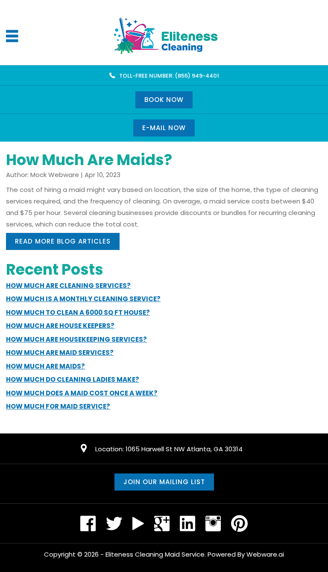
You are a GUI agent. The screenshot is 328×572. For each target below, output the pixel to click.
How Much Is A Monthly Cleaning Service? (83, 298)
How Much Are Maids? (45, 366)
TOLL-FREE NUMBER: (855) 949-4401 (169, 76)
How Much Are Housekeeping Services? (76, 339)
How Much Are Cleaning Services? (68, 285)
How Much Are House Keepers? (60, 325)
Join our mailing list (164, 481)
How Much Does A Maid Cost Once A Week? (82, 393)
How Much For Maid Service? (58, 406)
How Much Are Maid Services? (60, 352)
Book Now (164, 99)
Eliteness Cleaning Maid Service (155, 554)
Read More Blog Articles (63, 241)
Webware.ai (265, 554)
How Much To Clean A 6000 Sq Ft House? (78, 312)
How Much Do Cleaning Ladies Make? (72, 379)
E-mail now (164, 127)
